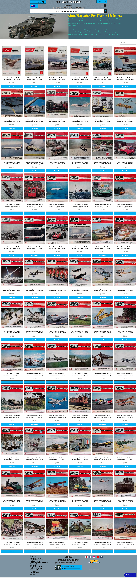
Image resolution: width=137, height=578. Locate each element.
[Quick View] (12, 61)
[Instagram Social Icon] (94, 557)
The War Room (34, 572)
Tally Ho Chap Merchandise (38, 567)
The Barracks (33, 564)
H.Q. (31, 555)
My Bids (32, 574)
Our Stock (33, 565)
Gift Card (33, 571)
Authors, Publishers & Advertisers (39, 562)
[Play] (62, 568)
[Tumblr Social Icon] (101, 557)
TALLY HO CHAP (69, 2)
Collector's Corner (35, 561)
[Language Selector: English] (34, 6)
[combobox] (128, 42)
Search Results (34, 570)
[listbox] (101, 1)
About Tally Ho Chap (36, 558)
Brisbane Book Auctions (36, 557)
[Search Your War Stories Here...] (105, 11)
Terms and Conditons (36, 568)
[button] (101, 1)
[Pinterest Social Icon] (86, 557)
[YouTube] (98, 557)
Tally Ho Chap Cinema (36, 559)
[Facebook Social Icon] (90, 557)
